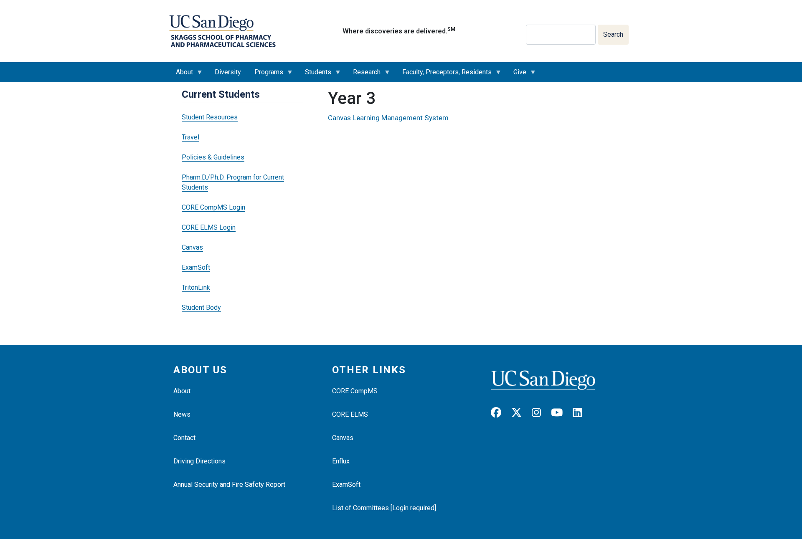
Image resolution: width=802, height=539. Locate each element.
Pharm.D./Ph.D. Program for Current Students (233, 182)
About (181, 75)
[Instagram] (540, 413)
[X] (520, 413)
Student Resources (210, 117)
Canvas (192, 247)
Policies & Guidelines (213, 157)
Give (516, 75)
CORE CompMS (355, 391)
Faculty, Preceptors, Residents (444, 75)
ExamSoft (196, 267)
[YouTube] (561, 413)
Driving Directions (199, 461)
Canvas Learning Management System (388, 118)
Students (314, 75)
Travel (190, 137)
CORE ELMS (350, 414)
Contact (184, 438)
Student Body (201, 307)
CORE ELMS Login (209, 227)
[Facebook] (500, 413)
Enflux (341, 461)
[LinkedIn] (581, 413)
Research (363, 75)
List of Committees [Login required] (384, 508)
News (181, 414)
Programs (265, 75)
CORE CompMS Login (213, 207)
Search (613, 34)
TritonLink (196, 287)
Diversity (228, 72)
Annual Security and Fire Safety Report (229, 484)
